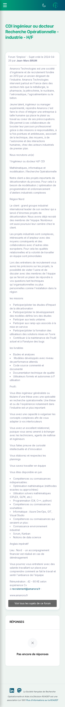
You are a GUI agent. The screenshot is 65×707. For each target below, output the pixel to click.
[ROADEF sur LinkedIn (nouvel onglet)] (12, 690)
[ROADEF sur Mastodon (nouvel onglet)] (19, 690)
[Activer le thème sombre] (44, 5)
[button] (55, 5)
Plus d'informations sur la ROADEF (42, 700)
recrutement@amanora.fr (26, 588)
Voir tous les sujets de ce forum (33, 603)
